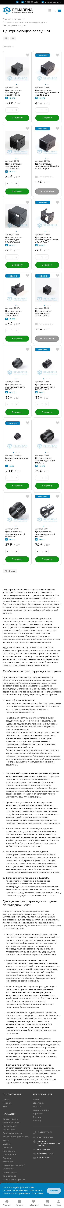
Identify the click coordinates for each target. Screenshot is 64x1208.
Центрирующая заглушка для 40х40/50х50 (13, 166)
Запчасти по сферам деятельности (14, 1181)
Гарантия (38, 1114)
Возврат (37, 1117)
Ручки (6, 1140)
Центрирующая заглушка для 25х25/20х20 (13, 313)
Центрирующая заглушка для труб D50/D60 (45, 534)
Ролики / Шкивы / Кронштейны (11, 1124)
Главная (7, 19)
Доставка (38, 1103)
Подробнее (37, 1193)
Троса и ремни (10, 1119)
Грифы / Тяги (9, 1155)
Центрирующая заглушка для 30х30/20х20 (43, 313)
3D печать (8, 1162)
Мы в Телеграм (43, 1150)
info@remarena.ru (53, 2)
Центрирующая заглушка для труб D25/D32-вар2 (45, 387)
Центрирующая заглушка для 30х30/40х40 (13, 92)
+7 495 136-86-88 (32, 2)
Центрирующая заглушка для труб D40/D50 (15, 534)
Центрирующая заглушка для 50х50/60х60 (13, 240)
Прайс (36, 1099)
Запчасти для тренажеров (10, 1174)
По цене (7, 47)
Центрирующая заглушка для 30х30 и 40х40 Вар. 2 (47, 92)
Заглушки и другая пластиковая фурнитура (24, 22)
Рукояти (7, 1158)
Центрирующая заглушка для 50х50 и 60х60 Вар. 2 (46, 240)
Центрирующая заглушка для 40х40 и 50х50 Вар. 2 (47, 166)
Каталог (18, 19)
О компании (12, 1094)
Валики (6, 1144)
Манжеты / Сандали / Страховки (14, 1167)
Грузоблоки (9, 1151)
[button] (16, 84)
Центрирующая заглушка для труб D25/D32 (15, 387)
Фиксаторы (9, 1130)
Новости (7, 1103)
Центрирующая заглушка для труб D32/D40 (45, 460)
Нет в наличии (47, 191)
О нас (6, 1099)
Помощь (37, 1121)
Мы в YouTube (43, 1158)
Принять (54, 1191)
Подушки (8, 1148)
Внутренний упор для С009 (16, 459)
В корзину (17, 118)
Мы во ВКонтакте (45, 1154)
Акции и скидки (41, 1110)
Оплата (37, 1107)
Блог (5, 1107)
